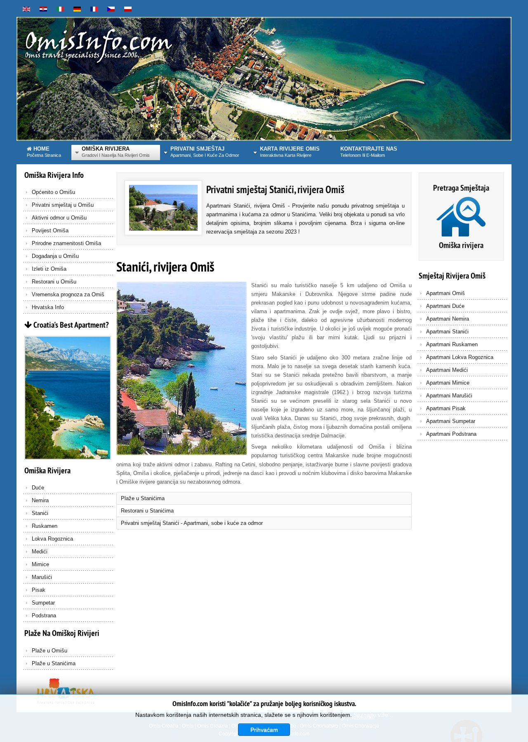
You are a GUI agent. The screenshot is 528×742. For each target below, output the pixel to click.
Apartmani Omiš (445, 293)
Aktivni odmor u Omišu (59, 218)
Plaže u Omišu (49, 650)
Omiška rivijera (461, 245)
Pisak (38, 590)
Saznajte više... (373, 714)
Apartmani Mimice (447, 383)
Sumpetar (43, 603)
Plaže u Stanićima (53, 663)
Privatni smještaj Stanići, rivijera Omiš (275, 189)
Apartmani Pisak (446, 408)
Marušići (42, 577)
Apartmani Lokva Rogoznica (459, 357)
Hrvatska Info (48, 307)
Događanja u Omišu (55, 256)
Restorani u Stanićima (147, 511)
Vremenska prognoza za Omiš (68, 294)
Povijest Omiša (50, 230)
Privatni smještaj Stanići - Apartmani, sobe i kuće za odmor (192, 523)
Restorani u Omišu (54, 282)
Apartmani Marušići (449, 395)
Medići (39, 551)
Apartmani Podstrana (451, 434)
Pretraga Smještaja (461, 187)
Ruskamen (44, 526)
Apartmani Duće (445, 306)
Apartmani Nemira (447, 319)
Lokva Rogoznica (52, 539)
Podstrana (44, 615)
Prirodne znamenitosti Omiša (66, 243)
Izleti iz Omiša (49, 269)
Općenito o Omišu (53, 192)
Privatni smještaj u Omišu (63, 205)
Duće (38, 487)
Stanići (40, 513)
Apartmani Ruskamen (452, 344)
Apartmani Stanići (447, 331)
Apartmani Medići (447, 370)
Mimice (40, 564)
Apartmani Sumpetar (450, 421)
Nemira (40, 500)
